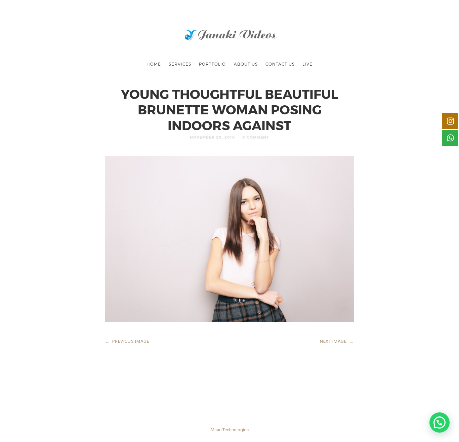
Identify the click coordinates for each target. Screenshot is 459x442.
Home (154, 64)
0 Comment (255, 137)
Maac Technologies (230, 429)
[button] (439, 422)
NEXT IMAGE (337, 341)
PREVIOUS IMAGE (127, 341)
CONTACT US (280, 64)
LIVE (307, 64)
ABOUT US (246, 64)
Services (180, 64)
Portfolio (212, 64)
